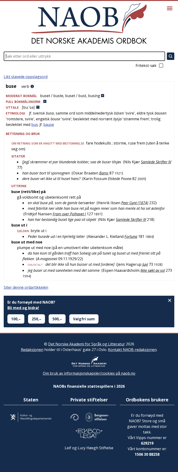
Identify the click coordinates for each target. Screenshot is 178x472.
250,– (36, 318)
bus (34, 124)
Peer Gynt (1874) (134, 202)
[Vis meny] (169, 8)
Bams (103, 173)
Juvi (145, 264)
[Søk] (170, 56)
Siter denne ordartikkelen (26, 287)
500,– (57, 318)
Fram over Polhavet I (69, 213)
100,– (16, 318)
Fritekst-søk (146, 65)
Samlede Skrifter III (131, 219)
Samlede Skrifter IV (156, 161)
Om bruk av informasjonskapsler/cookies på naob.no (89, 373)
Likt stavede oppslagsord (26, 76)
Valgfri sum (84, 318)
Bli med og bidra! (23, 307)
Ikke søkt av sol (152, 270)
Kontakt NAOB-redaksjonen (132, 349)
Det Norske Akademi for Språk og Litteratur (86, 344)
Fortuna (130, 236)
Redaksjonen (32, 349)
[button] (89, 96)
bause (48, 124)
